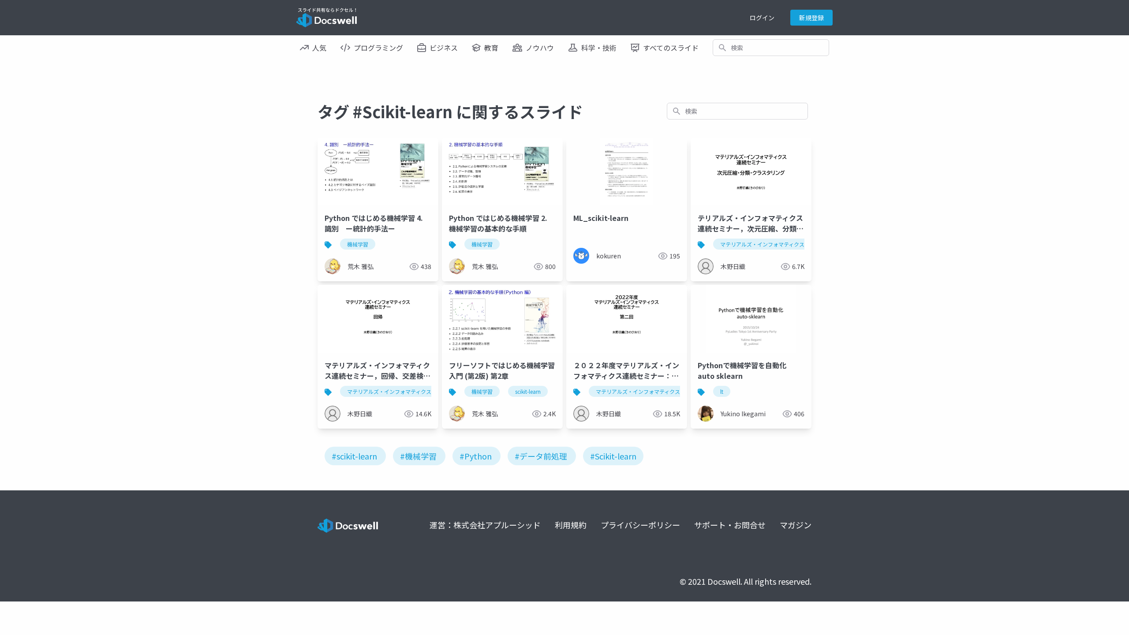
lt (721, 391)
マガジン (795, 524)
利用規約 (571, 524)
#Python (476, 456)
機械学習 (357, 244)
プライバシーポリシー (640, 524)
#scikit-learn (354, 456)
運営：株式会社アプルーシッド (485, 524)
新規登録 (811, 17)
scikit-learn (528, 391)
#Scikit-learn (613, 456)
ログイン (762, 17)
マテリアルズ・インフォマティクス (762, 244)
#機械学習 (418, 456)
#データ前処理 (541, 456)
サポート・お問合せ (730, 524)
